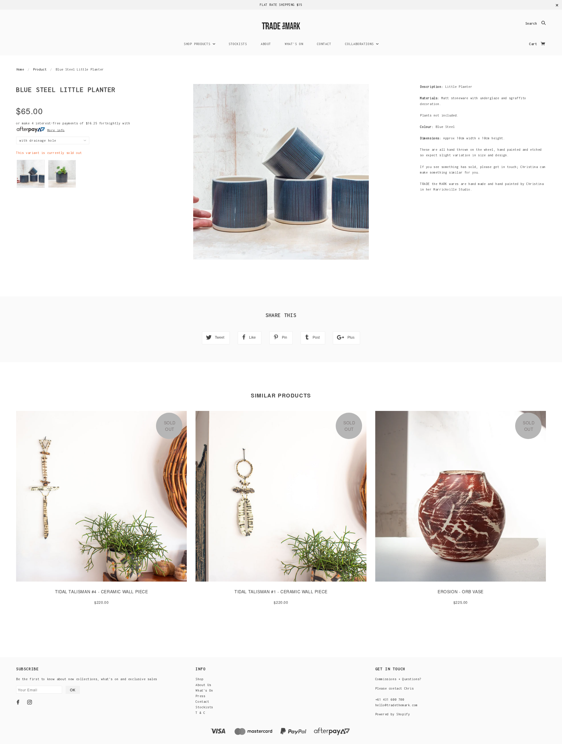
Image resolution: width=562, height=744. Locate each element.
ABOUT (266, 44)
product (40, 69)
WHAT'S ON (294, 44)
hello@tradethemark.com (396, 705)
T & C (200, 712)
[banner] (281, 25)
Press (200, 696)
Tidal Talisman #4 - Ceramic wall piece (101, 591)
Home (20, 69)
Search (532, 23)
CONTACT (324, 44)
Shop (199, 679)
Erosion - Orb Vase (461, 591)
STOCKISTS (238, 44)
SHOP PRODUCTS (198, 44)
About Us (203, 685)
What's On (204, 690)
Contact (202, 701)
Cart (534, 44)
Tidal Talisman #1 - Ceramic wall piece (281, 591)
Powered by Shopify (392, 714)
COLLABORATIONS (360, 44)
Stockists (204, 707)
